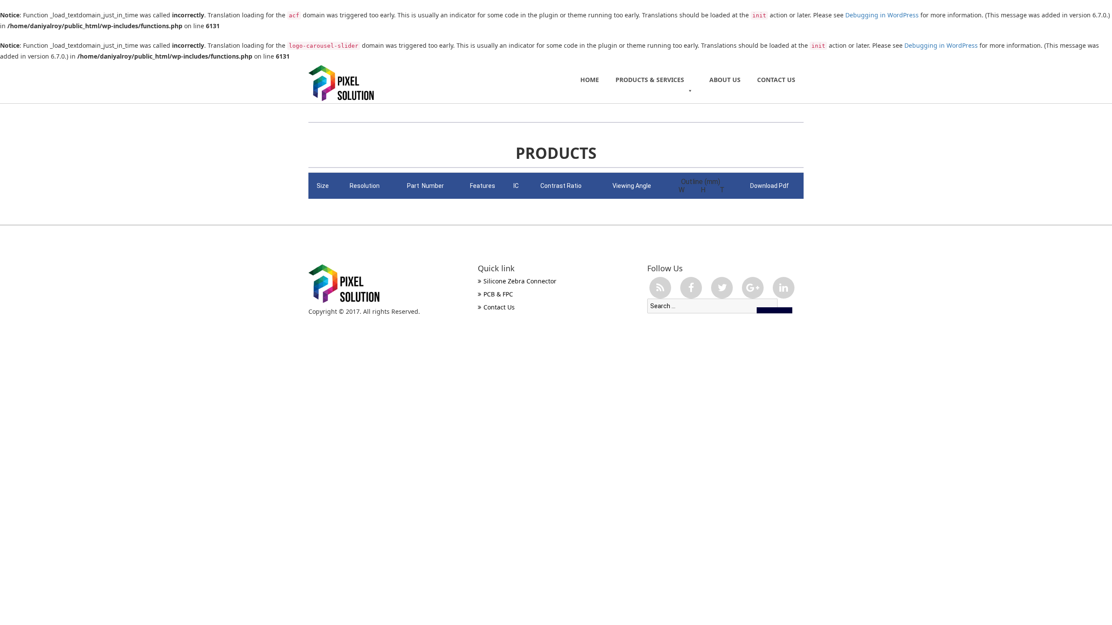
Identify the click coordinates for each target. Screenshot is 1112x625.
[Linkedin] (783, 288)
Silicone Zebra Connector (519, 281)
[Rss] (660, 288)
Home (589, 80)
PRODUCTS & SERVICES (650, 80)
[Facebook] (691, 288)
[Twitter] (722, 288)
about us (725, 80)
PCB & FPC (498, 294)
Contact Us (776, 80)
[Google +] (753, 288)
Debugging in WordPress (882, 15)
